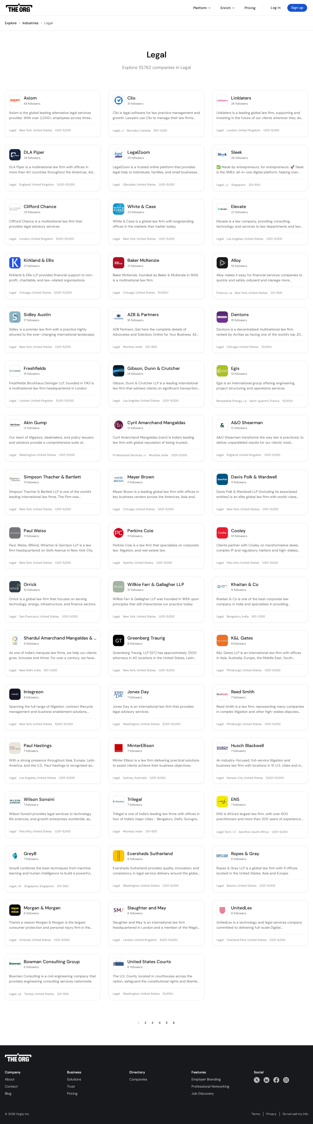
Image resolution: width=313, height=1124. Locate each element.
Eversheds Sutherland (150, 854)
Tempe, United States (39, 994)
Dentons (240, 315)
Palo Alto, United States (243, 563)
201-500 (254, 185)
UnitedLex (241, 908)
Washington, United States (37, 455)
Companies (138, 1079)
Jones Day (138, 692)
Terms (256, 1114)
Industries (30, 23)
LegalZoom (138, 152)
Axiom (30, 98)
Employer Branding (206, 1079)
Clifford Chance (40, 206)
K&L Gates (242, 638)
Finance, (222, 293)
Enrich (226, 8)
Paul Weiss (35, 531)
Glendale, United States (139, 185)
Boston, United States (242, 886)
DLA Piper (34, 152)
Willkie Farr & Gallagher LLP (155, 584)
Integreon (34, 692)
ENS (235, 799)
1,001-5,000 (63, 130)
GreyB (30, 854)
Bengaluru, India (238, 616)
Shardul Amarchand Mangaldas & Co (60, 638)
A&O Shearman (247, 423)
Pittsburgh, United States (244, 670)
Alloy (236, 260)
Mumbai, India (132, 347)
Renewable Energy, (229, 401)
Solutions (74, 1079)
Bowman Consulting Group (52, 962)
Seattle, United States (138, 563)
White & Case (141, 206)
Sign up (297, 7)
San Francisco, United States (39, 616)
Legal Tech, (224, 832)
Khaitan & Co (244, 584)
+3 (244, 401)
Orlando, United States (35, 940)
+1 (122, 131)
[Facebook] (276, 1080)
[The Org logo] (18, 1057)
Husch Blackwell (247, 746)
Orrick (30, 584)
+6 (19, 886)
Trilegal (134, 799)
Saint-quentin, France (264, 401)
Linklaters (241, 98)
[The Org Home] (19, 7)
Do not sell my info (295, 1114)
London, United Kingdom (243, 130)
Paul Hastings (38, 746)
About (9, 1079)
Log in (275, 7)
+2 (226, 185)
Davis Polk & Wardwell (254, 477)
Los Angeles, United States (245, 239)
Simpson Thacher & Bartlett (52, 477)
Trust (71, 1086)
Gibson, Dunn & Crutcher (153, 368)
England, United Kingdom (36, 185)
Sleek (236, 152)
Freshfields (35, 368)
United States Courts (149, 962)
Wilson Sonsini (39, 799)
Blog (8, 1093)
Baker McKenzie (143, 260)
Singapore (238, 185)
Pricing (72, 1093)
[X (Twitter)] (257, 1080)
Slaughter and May (146, 908)
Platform (200, 8)
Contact (11, 1086)
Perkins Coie (140, 531)
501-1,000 (160, 130)
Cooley (238, 531)
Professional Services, (128, 455)
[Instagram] (286, 1080)
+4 (230, 293)
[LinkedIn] (266, 1080)
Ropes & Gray (245, 854)
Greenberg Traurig (146, 638)
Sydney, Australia (135, 778)
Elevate (238, 206)
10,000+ (163, 293)
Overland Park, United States (247, 940)
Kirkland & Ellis (39, 260)
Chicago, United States (35, 293)
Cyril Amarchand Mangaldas (156, 423)
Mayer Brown (140, 477)
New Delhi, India (30, 670)
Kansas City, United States (245, 778)
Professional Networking (210, 1086)
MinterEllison (140, 746)
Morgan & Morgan (42, 908)
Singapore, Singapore (39, 886)
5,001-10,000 (66, 185)
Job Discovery (202, 1093)
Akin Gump (35, 423)
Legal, (117, 130)
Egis (235, 368)
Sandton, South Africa (254, 832)
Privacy (271, 1114)
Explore (11, 23)
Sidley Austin (37, 315)
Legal (48, 23)
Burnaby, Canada (139, 130)
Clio (131, 98)
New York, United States (35, 130)
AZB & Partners (143, 315)
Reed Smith (243, 692)
